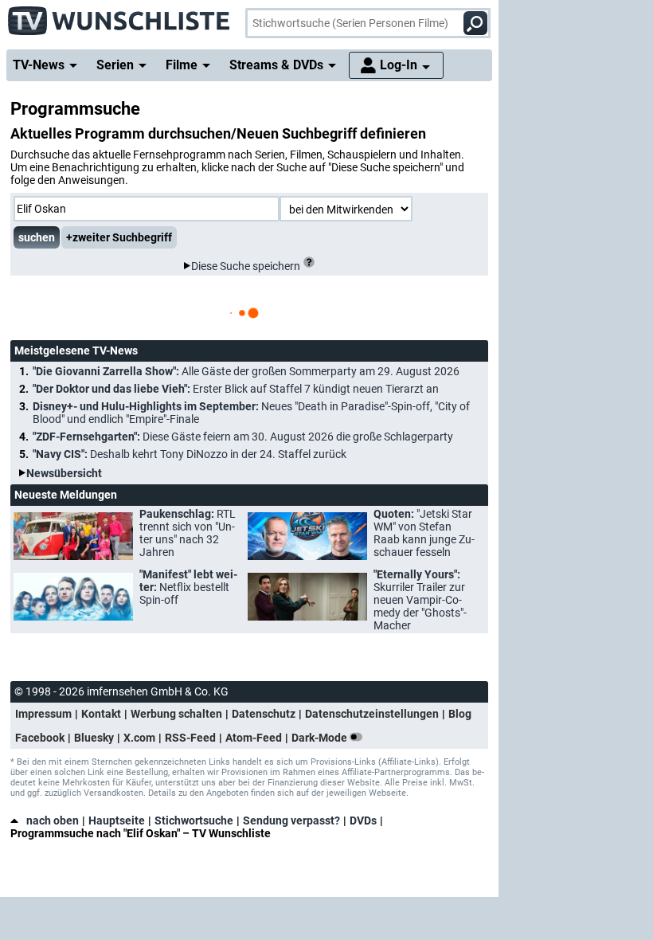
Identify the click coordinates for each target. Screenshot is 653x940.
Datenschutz (263, 713)
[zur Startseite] (119, 16)
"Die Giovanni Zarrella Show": (246, 371)
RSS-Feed (190, 737)
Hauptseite (116, 820)
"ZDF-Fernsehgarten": (243, 436)
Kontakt (101, 713)
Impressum (43, 713)
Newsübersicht (64, 473)
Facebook (40, 737)
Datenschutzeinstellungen (372, 713)
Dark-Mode (320, 737)
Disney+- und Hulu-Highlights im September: (251, 412)
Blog (459, 713)
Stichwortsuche (193, 820)
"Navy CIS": (189, 454)
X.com (139, 737)
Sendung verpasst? (291, 820)
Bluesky (94, 737)
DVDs (363, 820)
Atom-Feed (253, 737)
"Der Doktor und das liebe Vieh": (236, 388)
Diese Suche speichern (245, 266)
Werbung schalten (176, 713)
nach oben (52, 820)
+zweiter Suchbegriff (119, 237)
